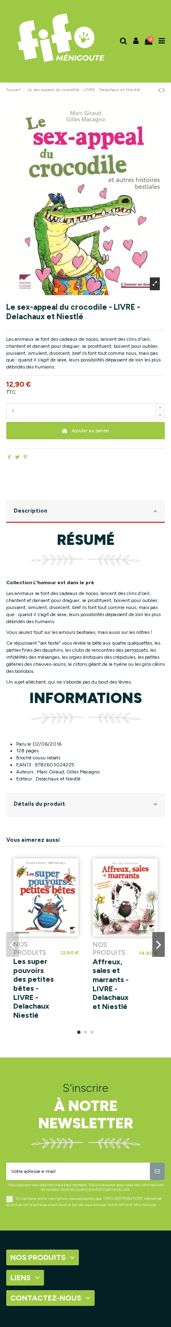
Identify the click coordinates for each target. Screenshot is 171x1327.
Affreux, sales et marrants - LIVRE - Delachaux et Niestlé (111, 984)
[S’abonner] (157, 1171)
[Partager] (9, 457)
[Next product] (163, 90)
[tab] (85, 512)
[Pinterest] (25, 457)
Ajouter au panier (90, 431)
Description (30, 510)
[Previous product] (160, 90)
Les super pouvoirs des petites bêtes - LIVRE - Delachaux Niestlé (33, 988)
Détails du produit (39, 803)
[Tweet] (17, 457)
